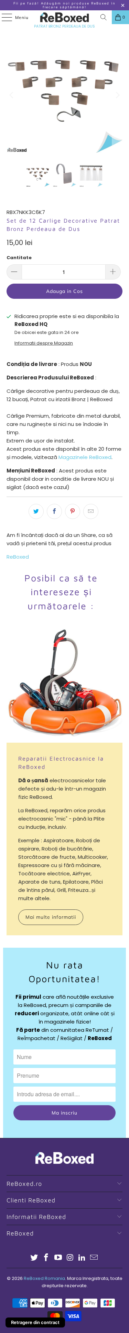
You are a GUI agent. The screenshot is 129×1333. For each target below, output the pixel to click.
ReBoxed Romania (44, 1278)
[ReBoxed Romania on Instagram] (70, 1258)
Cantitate (19, 257)
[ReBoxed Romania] (64, 17)
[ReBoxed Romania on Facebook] (46, 1258)
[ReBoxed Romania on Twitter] (34, 1258)
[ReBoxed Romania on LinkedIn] (82, 1258)
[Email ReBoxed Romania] (94, 1258)
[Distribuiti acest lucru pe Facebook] (54, 511)
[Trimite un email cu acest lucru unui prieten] (90, 511)
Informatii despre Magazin (43, 343)
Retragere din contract (35, 1322)
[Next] (117, 95)
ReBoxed (18, 556)
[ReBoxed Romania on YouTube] (58, 1258)
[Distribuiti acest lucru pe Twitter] (36, 511)
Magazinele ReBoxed (84, 457)
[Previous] (11, 95)
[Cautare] (103, 17)
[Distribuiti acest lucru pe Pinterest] (72, 511)
